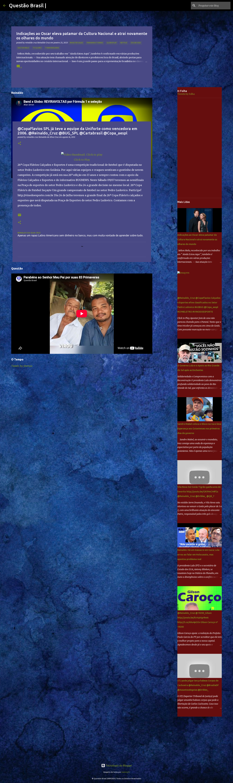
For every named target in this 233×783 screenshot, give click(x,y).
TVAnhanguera (52, 48)
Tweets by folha (186, 94)
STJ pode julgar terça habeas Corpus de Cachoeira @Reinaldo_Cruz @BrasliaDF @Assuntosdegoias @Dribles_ (198, 685)
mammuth (126, 772)
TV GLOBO (37, 48)
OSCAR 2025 (136, 43)
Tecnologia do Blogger (118, 765)
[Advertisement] (167, 137)
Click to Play (82, 159)
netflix (123, 43)
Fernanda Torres (95, 43)
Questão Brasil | (27, 5)
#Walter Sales (76, 43)
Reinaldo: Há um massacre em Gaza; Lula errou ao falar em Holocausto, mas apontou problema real (198, 554)
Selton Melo (23, 48)
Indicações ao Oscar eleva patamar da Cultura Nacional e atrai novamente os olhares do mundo (197, 239)
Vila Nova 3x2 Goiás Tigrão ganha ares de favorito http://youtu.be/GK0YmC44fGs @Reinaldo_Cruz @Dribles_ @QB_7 (199, 491)
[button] (19, 143)
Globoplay (112, 43)
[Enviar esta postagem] (19, 216)
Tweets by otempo (21, 365)
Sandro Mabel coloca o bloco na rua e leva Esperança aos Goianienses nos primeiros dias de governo (199, 428)
